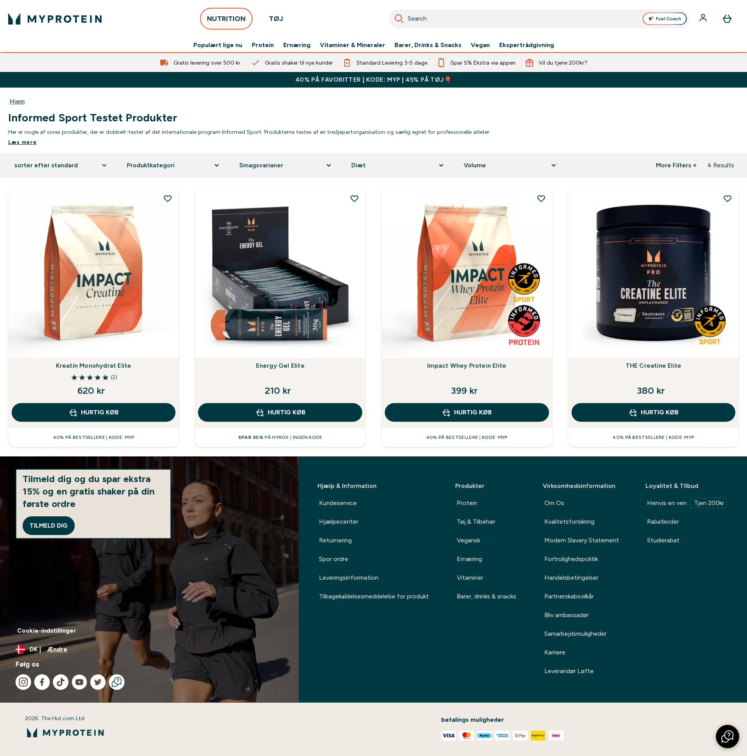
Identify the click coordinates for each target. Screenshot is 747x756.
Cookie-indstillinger (46, 630)
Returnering (335, 540)
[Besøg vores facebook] (42, 682)
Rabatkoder (663, 521)
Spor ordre (333, 559)
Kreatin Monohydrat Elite (94, 365)
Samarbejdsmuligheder (575, 633)
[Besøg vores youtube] (79, 682)
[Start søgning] (399, 18)
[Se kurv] (727, 18)
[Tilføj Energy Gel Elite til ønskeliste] (354, 198)
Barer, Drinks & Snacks (428, 45)
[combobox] (539, 18)
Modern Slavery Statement (581, 540)
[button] (727, 736)
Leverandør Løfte (569, 671)
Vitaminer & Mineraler (352, 45)
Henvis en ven (685, 503)
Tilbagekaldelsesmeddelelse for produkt (374, 596)
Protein (263, 45)
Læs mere (22, 142)
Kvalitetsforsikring (569, 521)
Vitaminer (470, 577)
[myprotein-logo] (55, 18)
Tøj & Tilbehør (476, 521)
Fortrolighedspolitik (571, 559)
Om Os (554, 503)
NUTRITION (226, 19)
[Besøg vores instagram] (23, 682)
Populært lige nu (217, 45)
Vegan (480, 45)
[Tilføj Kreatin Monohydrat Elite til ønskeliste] (167, 198)
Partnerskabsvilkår (569, 596)
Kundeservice (338, 503)
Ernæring (296, 45)
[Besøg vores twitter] (98, 682)
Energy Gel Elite (280, 365)
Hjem (17, 101)
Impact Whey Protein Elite (466, 365)
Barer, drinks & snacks (486, 596)
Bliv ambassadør (566, 615)
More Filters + (676, 165)
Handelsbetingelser (571, 577)
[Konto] (703, 18)
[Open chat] (116, 682)
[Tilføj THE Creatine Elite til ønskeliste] (727, 198)
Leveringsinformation (349, 577)
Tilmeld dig (49, 525)
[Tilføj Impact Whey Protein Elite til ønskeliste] (541, 198)
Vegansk (468, 540)
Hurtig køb (100, 412)
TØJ (276, 19)
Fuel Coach (668, 18)
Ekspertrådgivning (526, 45)
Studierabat (663, 540)
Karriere (554, 652)
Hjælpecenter (338, 521)
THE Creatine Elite (654, 365)
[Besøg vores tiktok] (60, 682)
